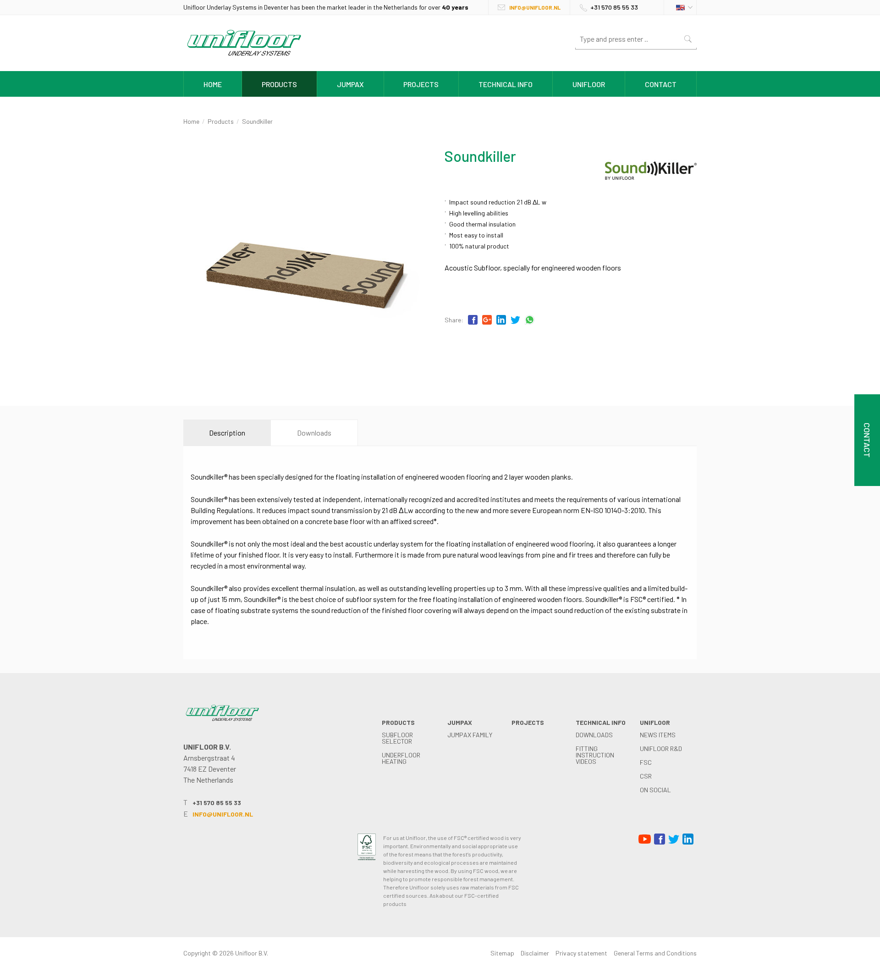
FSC (646, 762)
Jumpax (350, 84)
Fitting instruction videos (595, 755)
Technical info (505, 84)
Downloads (594, 735)
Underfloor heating (401, 758)
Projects (421, 84)
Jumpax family (469, 735)
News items (658, 735)
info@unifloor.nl (535, 7)
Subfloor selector (397, 738)
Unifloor (588, 84)
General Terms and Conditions (655, 953)
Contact (660, 84)
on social (655, 790)
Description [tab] (227, 432)
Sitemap (502, 953)
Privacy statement (581, 953)
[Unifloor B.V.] (244, 57)
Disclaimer (535, 953)
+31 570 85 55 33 (614, 7)
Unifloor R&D (661, 748)
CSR (646, 776)
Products (279, 84)
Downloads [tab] (314, 432)
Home (213, 84)
